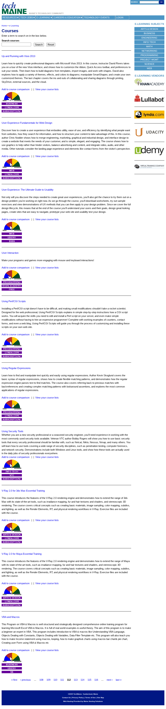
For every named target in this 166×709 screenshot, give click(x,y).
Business (149, 33)
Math (149, 46)
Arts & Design (149, 29)
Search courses (10, 40)
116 (96, 679)
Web (149, 68)
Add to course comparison (16, 89)
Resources (10, 17)
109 (48, 679)
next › (110, 679)
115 (89, 679)
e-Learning (43, 17)
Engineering (149, 37)
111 (62, 679)
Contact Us (66, 697)
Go (161, 2)
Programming (149, 55)
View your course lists (47, 89)
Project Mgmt (149, 59)
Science (149, 64)
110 (55, 679)
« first (14, 679)
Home (4, 26)
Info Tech (149, 42)
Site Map (100, 697)
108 (41, 679)
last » (118, 679)
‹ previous (25, 679)
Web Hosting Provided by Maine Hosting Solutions (83, 701)
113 (75, 679)
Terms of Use (90, 697)
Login (119, 17)
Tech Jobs (26, 17)
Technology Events (96, 17)
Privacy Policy (78, 697)
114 (82, 679)
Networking (149, 51)
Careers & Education (67, 17)
